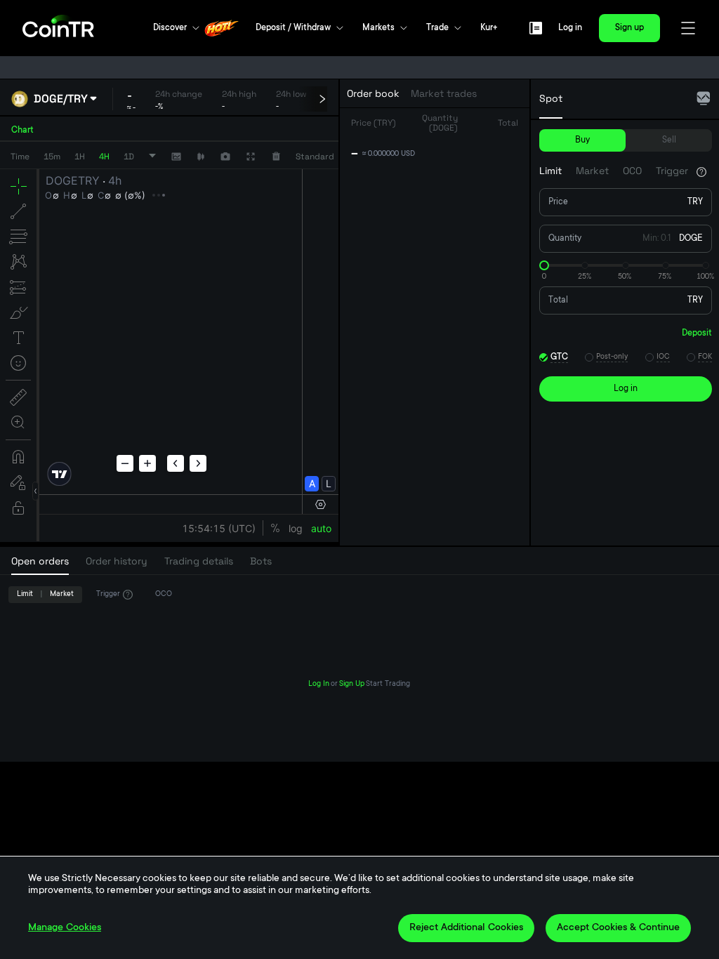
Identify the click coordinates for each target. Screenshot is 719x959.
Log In (318, 684)
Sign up (629, 28)
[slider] (544, 265)
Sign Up (351, 684)
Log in (570, 28)
